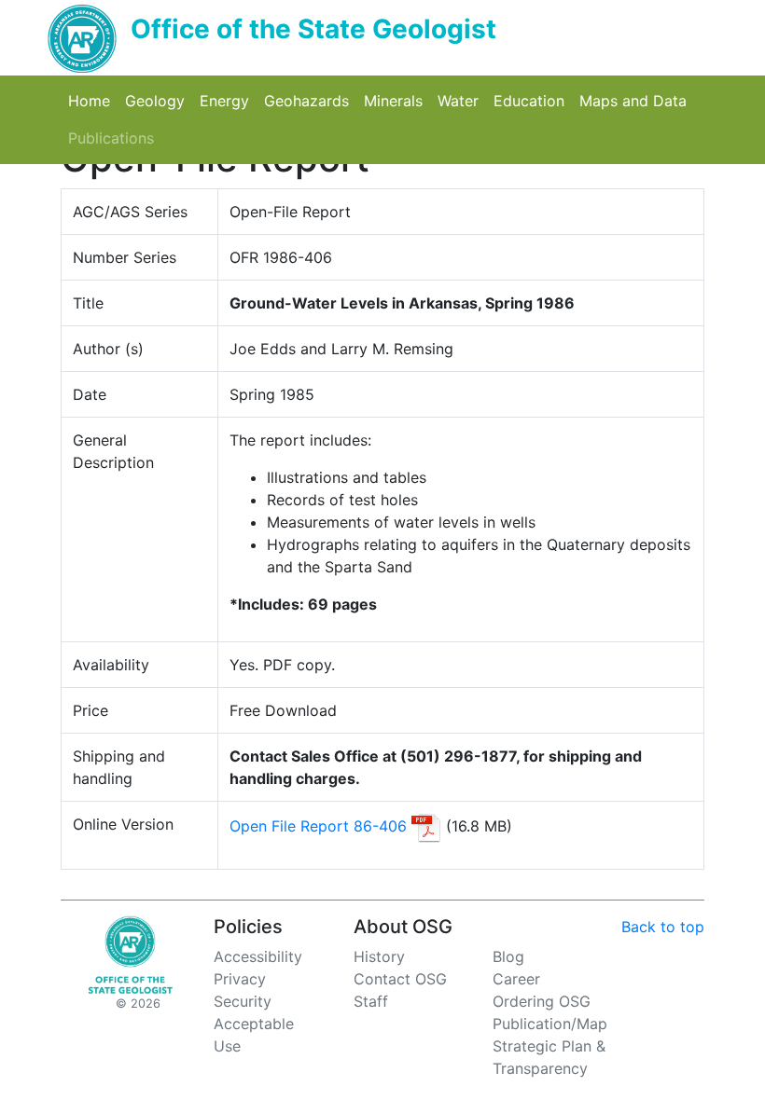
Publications (114, 138)
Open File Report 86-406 (318, 826)
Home (93, 100)
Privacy (240, 978)
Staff (371, 1001)
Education (533, 100)
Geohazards (310, 100)
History (379, 956)
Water (462, 100)
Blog (508, 956)
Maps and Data (636, 100)
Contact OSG (400, 978)
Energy (228, 100)
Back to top (662, 926)
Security (242, 1001)
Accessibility (258, 956)
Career (516, 978)
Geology (158, 100)
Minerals (397, 100)
